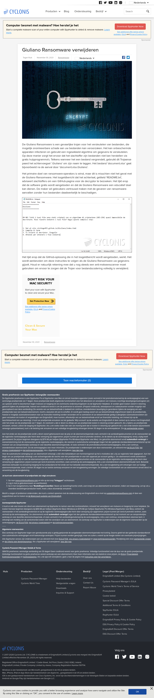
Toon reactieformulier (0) (77, 380)
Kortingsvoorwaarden (11, 557)
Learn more (77, 693)
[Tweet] (128, 57)
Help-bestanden (63, 578)
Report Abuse (89, 587)
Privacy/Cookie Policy (138, 34)
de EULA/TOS (133, 448)
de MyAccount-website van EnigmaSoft (44, 496)
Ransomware (63, 57)
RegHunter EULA (111, 615)
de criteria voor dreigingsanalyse (18, 541)
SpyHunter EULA (110, 610)
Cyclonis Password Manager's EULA (119, 581)
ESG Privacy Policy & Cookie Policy (119, 624)
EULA (124, 34)
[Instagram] (120, 2)
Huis (5, 571)
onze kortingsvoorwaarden (104, 539)
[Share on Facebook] (123, 57)
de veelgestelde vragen (134, 428)
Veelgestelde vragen (65, 583)
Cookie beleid (109, 596)
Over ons (87, 578)
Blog (66, 11)
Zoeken (148, 11)
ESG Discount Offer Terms (115, 634)
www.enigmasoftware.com (26, 480)
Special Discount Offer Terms (116, 600)
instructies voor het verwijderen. (98, 557)
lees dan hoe (77, 450)
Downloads (61, 588)
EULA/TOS (63, 539)
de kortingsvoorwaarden (33, 450)
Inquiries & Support (65, 593)
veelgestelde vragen (142, 539)
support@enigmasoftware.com (119, 493)
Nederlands (86, 58)
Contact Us (88, 582)
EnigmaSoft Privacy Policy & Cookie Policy (122, 619)
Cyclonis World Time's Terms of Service (121, 586)
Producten (51, 11)
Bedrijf (99, 11)
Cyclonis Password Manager (34, 578)
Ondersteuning (82, 11)
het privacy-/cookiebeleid (39, 523)
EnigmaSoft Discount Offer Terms (118, 629)
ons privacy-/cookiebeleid (79, 539)
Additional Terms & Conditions (117, 605)
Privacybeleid (132, 554)
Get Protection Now (39, 301)
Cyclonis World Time (30, 583)
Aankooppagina (30, 557)
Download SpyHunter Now (130, 26)
